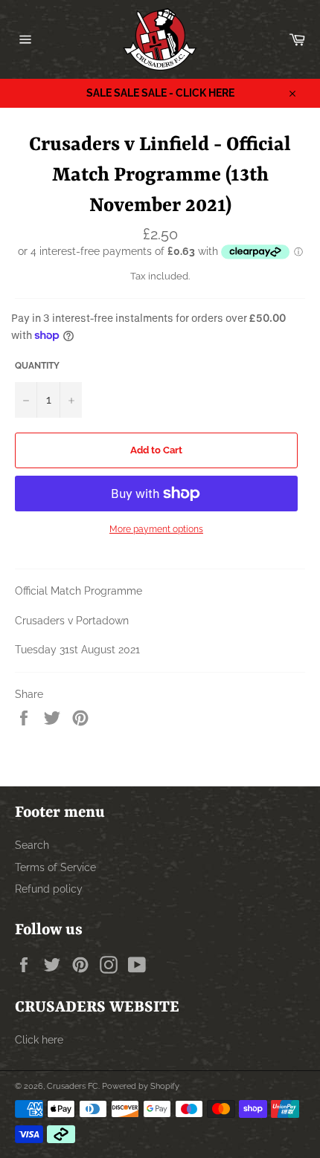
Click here (39, 1040)
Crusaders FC (72, 1086)
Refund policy (49, 889)
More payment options (156, 529)
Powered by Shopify (140, 1086)
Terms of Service (55, 867)
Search (32, 845)
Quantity (37, 365)
